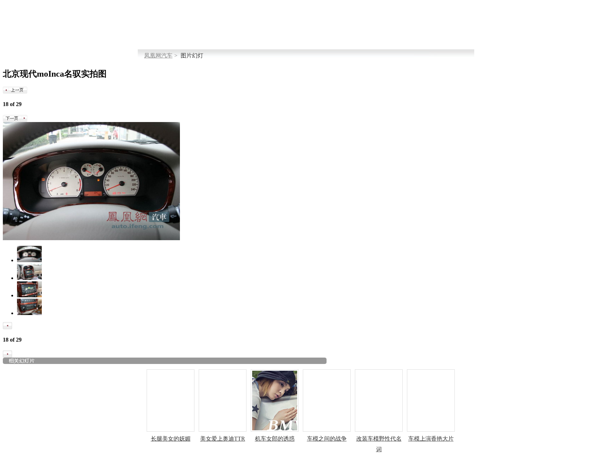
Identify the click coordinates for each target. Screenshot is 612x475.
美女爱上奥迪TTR (222, 439)
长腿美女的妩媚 (171, 439)
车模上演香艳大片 (431, 439)
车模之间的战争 (327, 439)
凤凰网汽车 (158, 56)
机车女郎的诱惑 (275, 439)
